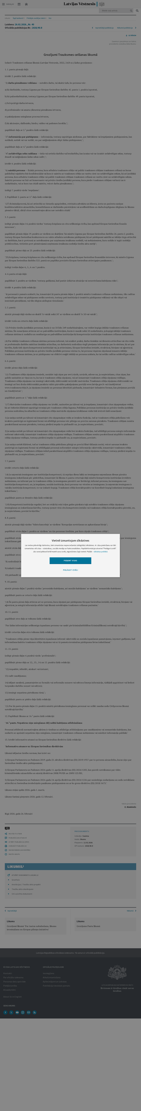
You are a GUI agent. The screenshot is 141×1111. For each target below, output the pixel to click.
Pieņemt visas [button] (70, 560)
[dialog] (70, 555)
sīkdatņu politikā (100, 551)
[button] (70, 570)
